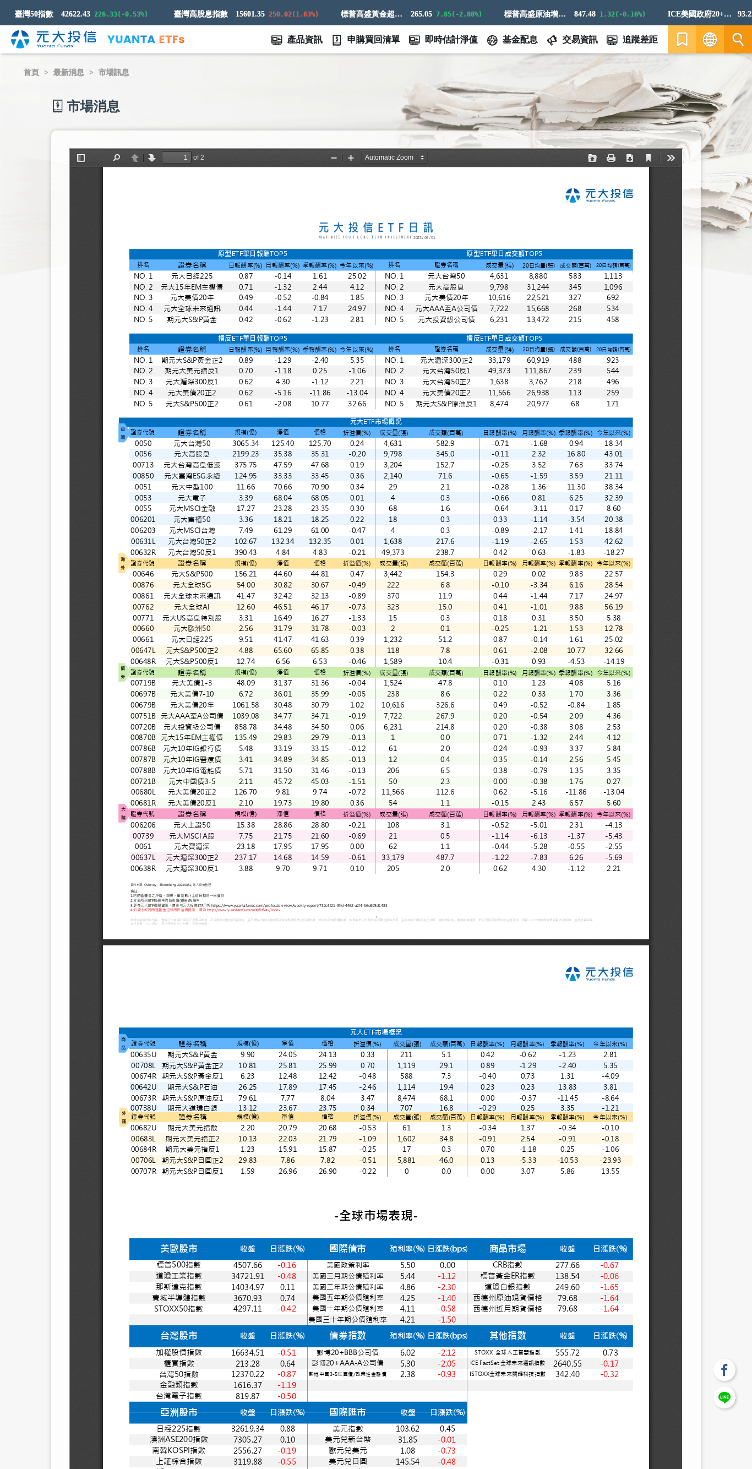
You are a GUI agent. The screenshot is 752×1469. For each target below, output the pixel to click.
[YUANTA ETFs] (146, 39)
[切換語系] (710, 39)
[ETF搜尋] (738, 39)
